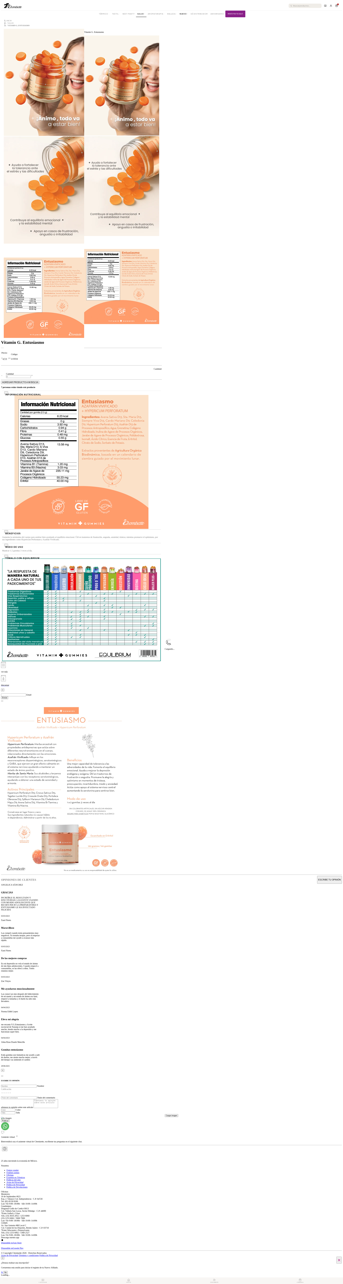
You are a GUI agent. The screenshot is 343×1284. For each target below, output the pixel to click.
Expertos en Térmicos (15, 1177)
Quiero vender (12, 1170)
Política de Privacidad (15, 1185)
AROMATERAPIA (156, 14)
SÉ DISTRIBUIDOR (199, 14)
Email (28, 695)
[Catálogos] (325, 5)
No (5, 1272)
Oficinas (10, 1175)
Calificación (6, 1089)
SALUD (141, 14)
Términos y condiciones (29, 1255)
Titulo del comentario (46, 1097)
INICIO (9, 21)
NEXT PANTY (129, 14)
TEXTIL (116, 14)
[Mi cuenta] (331, 5)
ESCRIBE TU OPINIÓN (329, 880)
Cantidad (10, 374)
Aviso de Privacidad (14, 1182)
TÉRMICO (104, 14)
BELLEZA (172, 14)
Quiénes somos (12, 1172)
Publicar (5, 1121)
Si (2, 1272)
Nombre (40, 1086)
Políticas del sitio (13, 1180)
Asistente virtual (8, 1137)
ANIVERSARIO (217, 14)
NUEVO (184, 14)
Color (18, 1110)
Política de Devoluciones (16, 1187)
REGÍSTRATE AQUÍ (235, 14)
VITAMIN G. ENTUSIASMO (19, 26)
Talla (18, 1112)
